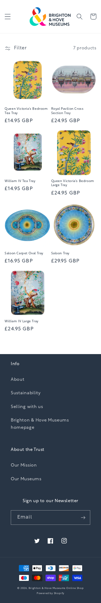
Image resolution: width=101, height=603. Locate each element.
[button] (8, 16)
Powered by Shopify (51, 593)
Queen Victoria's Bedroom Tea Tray (26, 111)
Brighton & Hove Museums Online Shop (56, 588)
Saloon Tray (60, 253)
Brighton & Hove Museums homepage (40, 424)
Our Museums (26, 479)
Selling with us (27, 407)
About (17, 380)
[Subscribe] (83, 517)
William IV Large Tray (22, 321)
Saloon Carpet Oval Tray (24, 253)
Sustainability (26, 393)
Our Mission (24, 465)
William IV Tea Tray (20, 181)
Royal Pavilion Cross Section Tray (67, 111)
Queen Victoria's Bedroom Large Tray (72, 183)
